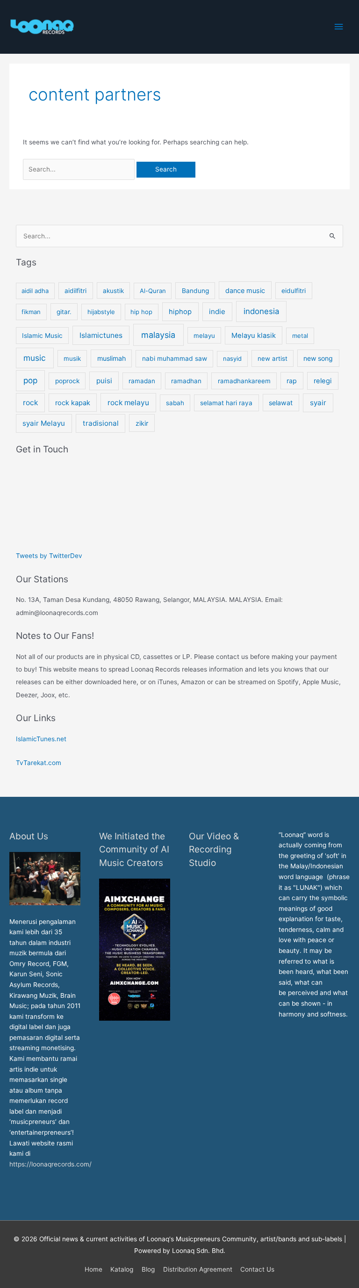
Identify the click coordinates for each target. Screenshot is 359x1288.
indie (217, 311)
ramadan (142, 381)
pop (30, 380)
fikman (31, 311)
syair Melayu (43, 423)
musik (72, 358)
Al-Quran (153, 290)
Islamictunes (100, 335)
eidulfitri (293, 290)
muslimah (111, 358)
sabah (175, 403)
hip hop (141, 311)
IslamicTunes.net (41, 739)
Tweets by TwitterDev (49, 555)
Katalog (121, 1269)
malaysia (158, 335)
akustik (113, 290)
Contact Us (257, 1269)
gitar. (64, 311)
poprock (67, 381)
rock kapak (72, 403)
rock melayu (128, 402)
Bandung (195, 290)
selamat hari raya (226, 403)
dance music (245, 290)
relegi (322, 381)
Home (93, 1269)
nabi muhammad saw (174, 358)
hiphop (180, 312)
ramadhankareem (244, 381)
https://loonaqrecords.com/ (51, 1164)
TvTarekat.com (39, 762)
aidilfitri (75, 290)
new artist (272, 358)
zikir (142, 423)
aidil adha (35, 290)
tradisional (101, 423)
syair (318, 402)
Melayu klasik (253, 335)
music (34, 358)
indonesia (261, 311)
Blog (148, 1269)
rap (292, 381)
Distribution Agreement (197, 1269)
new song (318, 358)
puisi (104, 380)
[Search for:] (79, 169)
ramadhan (186, 381)
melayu (204, 335)
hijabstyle (101, 311)
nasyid (232, 358)
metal (300, 335)
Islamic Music (42, 335)
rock (30, 402)
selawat (281, 403)
